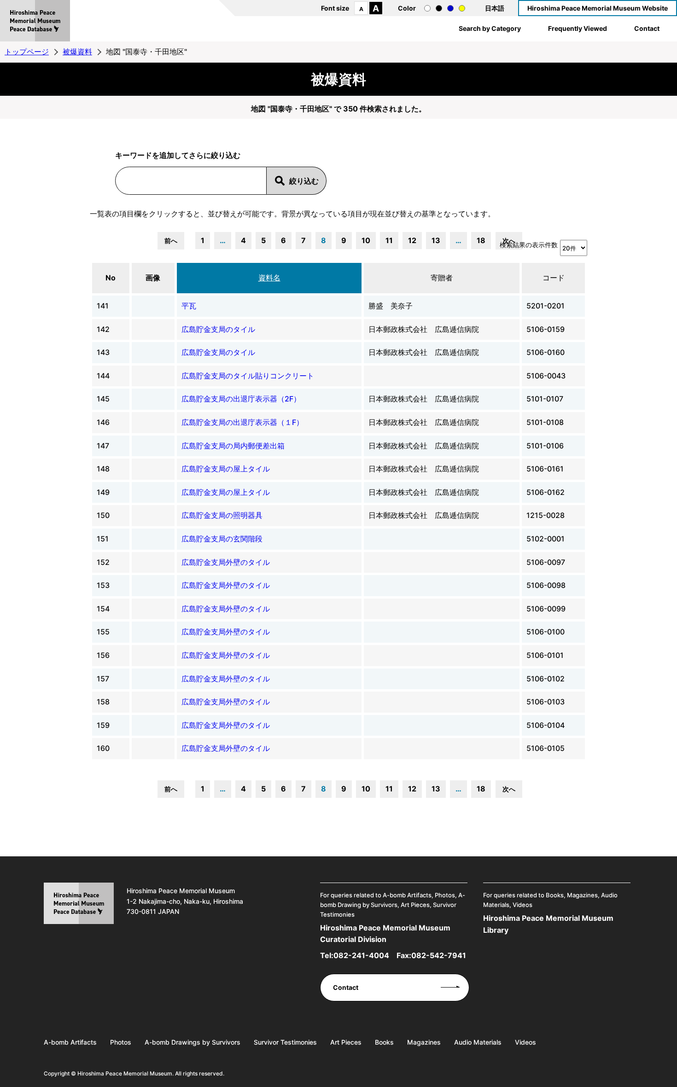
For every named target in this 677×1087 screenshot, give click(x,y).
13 (436, 240)
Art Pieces (346, 1042)
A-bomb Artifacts (70, 1042)
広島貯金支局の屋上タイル (225, 468)
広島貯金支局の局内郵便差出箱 (233, 445)
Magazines (424, 1042)
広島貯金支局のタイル (218, 329)
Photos (120, 1042)
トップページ (27, 51)
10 (366, 240)
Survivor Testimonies (285, 1042)
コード (554, 277)
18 (481, 240)
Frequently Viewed (577, 28)
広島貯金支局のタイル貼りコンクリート (247, 375)
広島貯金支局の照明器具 (222, 515)
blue (450, 8)
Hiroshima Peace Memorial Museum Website (597, 8)
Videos (525, 1042)
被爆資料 (77, 51)
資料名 (269, 277)
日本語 (494, 8)
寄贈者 (442, 277)
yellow (462, 8)
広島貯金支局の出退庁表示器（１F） (242, 422)
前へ (170, 240)
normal (427, 8)
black (439, 8)
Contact (646, 28)
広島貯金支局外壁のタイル (225, 562)
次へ (508, 789)
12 (412, 240)
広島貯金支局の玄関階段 (222, 538)
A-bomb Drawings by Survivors (192, 1042)
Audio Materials (478, 1042)
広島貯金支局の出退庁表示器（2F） (241, 398)
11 (389, 240)
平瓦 (188, 305)
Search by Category (490, 28)
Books (384, 1042)
